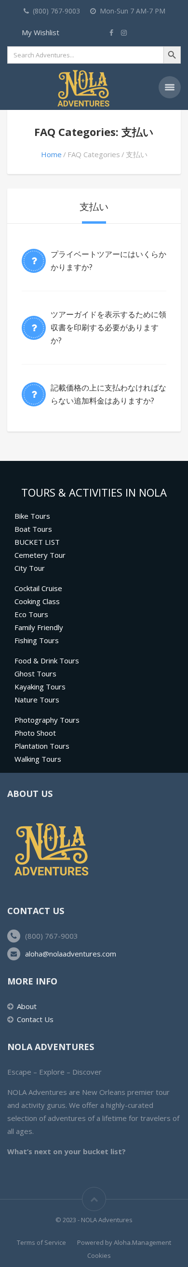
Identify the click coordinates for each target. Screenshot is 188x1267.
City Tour (29, 568)
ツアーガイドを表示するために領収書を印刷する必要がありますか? (108, 327)
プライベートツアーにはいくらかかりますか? (108, 260)
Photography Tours (47, 720)
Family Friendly (38, 627)
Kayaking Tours (40, 686)
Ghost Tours (35, 673)
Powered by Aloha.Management (124, 1242)
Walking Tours (37, 759)
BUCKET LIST (37, 542)
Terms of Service (41, 1242)
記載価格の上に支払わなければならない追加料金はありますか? (108, 394)
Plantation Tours (41, 746)
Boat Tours (33, 529)
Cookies (99, 1255)
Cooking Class (37, 601)
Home (51, 154)
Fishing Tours (36, 640)
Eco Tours (31, 614)
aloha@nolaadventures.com (70, 953)
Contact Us (35, 1019)
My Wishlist (40, 32)
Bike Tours (32, 516)
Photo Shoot (35, 733)
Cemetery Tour (40, 555)
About (27, 1006)
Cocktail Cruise (38, 588)
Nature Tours (36, 699)
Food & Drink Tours (46, 660)
